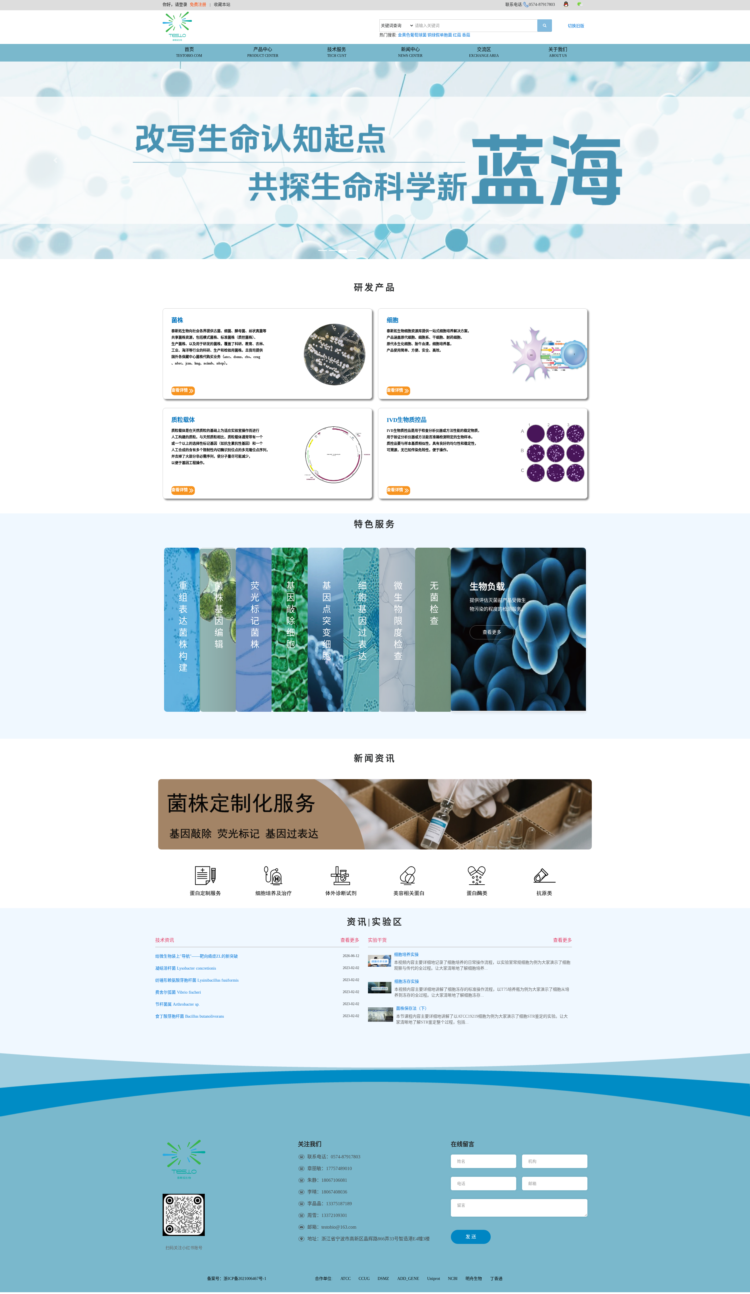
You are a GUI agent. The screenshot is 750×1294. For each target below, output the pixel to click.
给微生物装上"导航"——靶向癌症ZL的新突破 (196, 956)
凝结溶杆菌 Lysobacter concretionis (185, 968)
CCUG (364, 1278)
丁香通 (496, 1278)
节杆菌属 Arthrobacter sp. (177, 1004)
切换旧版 (576, 26)
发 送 (471, 1236)
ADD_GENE (408, 1278)
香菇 (466, 35)
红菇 (457, 35)
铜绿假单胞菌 (439, 35)
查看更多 (349, 940)
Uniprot (433, 1278)
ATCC (345, 1278)
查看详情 (179, 390)
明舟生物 (474, 1278)
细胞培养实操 (406, 954)
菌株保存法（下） (412, 1008)
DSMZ (383, 1278)
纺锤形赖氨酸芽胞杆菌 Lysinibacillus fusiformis (196, 980)
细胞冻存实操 (406, 981)
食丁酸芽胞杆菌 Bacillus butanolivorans (189, 1016)
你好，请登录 (175, 4)
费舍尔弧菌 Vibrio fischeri (178, 992)
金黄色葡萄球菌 (412, 35)
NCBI (453, 1278)
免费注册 (198, 4)
